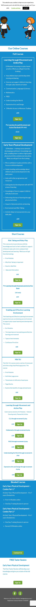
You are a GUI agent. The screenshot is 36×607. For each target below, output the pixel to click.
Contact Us (18, 553)
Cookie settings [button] (15, 8)
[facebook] (14, 593)
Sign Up (18, 119)
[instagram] (20, 593)
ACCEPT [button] (26, 8)
